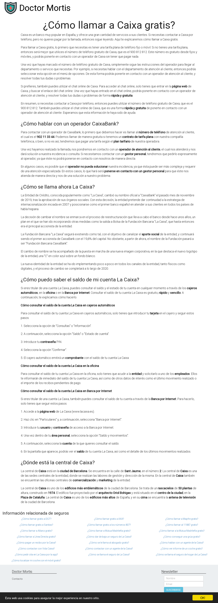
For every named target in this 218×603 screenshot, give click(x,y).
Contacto (17, 578)
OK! (202, 598)
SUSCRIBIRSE (173, 590)
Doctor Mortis (45, 8)
